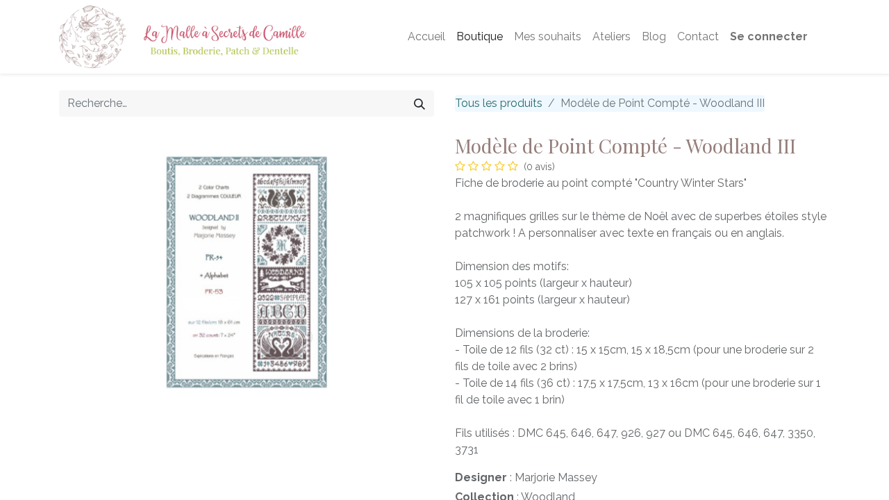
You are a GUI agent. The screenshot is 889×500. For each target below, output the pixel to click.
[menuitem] (426, 37)
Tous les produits (498, 103)
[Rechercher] (419, 103)
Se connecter (769, 36)
